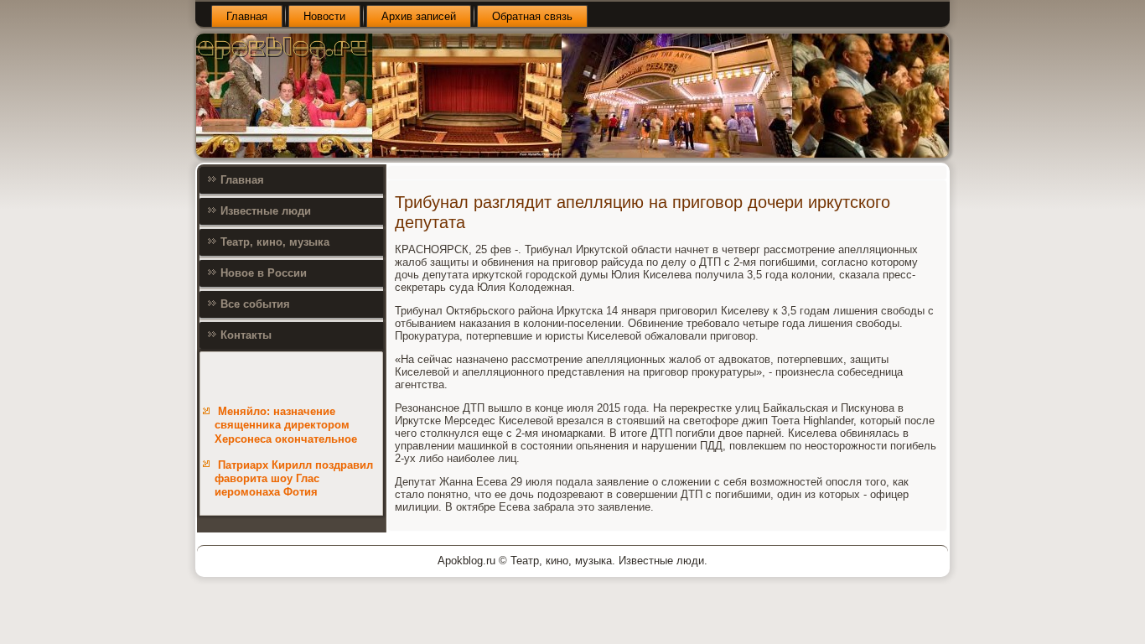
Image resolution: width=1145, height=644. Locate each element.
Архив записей (418, 16)
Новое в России (263, 273)
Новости (324, 16)
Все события (255, 304)
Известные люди (265, 211)
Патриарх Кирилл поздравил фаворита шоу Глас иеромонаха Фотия (294, 479)
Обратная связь (532, 16)
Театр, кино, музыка (274, 242)
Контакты (246, 335)
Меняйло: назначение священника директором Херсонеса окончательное (286, 425)
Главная (246, 16)
